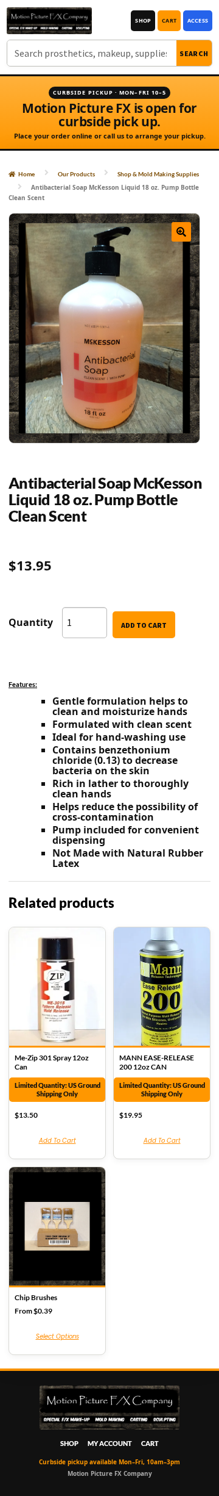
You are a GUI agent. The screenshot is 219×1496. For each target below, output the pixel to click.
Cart (169, 20)
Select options (57, 1336)
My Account (110, 1443)
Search (194, 53)
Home (26, 174)
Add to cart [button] (57, 1140)
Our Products (76, 174)
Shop (143, 20)
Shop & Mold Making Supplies (158, 174)
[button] (181, 232)
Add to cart (144, 625)
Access (197, 20)
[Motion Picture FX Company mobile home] (49, 20)
